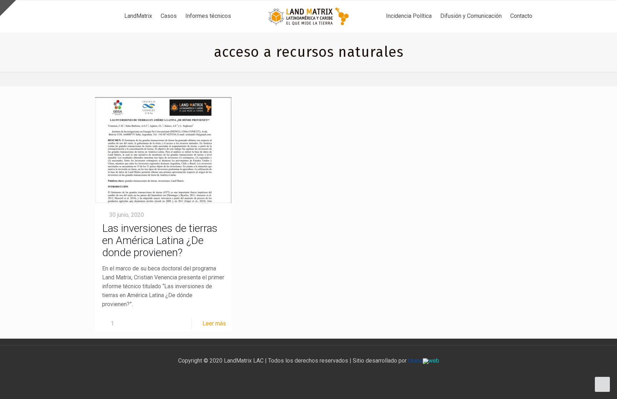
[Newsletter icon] (323, 373)
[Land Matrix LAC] (309, 16)
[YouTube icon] (308, 373)
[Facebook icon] (293, 373)
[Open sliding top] (8, 8)
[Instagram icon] (316, 373)
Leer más (214, 323)
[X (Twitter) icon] (301, 373)
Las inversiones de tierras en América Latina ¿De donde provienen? (159, 240)
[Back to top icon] (582, 384)
